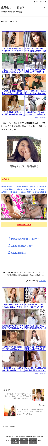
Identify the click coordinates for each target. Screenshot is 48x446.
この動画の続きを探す (22, 245)
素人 (31, 275)
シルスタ (42, 281)
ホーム (5, 21)
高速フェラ (23, 272)
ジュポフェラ (40, 272)
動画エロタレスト (40, 117)
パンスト (31, 272)
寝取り (16, 272)
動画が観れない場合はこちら (25, 238)
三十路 (15, 21)
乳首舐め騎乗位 (12, 275)
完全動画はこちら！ (24, 225)
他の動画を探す (18, 252)
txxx (43, 275)
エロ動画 (37, 275)
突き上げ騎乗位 (23, 275)
